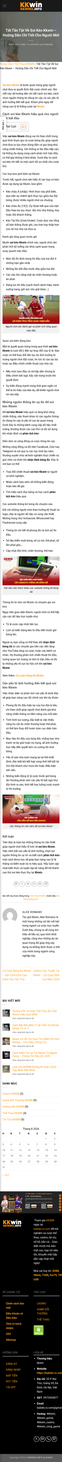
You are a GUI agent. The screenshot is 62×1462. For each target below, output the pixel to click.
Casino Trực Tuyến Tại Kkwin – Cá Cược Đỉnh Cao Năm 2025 (46, 975)
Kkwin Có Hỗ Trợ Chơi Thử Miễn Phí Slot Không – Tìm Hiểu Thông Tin (35, 1040)
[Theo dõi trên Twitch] (54, 1439)
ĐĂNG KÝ (11, 1363)
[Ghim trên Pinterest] (40, 884)
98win (37, 1275)
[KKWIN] (31, 6)
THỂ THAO (43, 1319)
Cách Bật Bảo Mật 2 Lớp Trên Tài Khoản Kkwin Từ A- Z (35, 1027)
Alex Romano (46, 44)
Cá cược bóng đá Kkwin (30, 675)
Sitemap (11, 1339)
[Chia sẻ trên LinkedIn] (46, 884)
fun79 (53, 1275)
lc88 (36, 1279)
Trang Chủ (6, 64)
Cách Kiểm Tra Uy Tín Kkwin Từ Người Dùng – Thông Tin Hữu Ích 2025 (34, 1054)
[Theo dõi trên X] (36, 1439)
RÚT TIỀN (11, 1381)
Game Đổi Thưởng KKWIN (17, 1100)
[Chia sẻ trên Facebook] (22, 884)
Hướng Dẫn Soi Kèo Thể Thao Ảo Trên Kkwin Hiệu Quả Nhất (34, 1013)
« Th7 (5, 1175)
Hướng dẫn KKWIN (13, 1106)
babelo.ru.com (42, 1228)
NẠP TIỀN (11, 1375)
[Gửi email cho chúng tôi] (42, 1439)
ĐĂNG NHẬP (13, 1369)
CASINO (41, 1303)
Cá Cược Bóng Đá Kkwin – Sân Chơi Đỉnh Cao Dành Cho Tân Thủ (16, 975)
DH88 (55, 1270)
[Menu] (4, 6)
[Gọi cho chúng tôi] (48, 1439)
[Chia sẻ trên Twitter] (28, 884)
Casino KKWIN (10, 1093)
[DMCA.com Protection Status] (39, 1330)
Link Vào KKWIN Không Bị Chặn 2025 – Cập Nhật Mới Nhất (35, 1068)
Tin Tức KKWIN (11, 1119)
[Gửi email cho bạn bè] (34, 884)
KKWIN (50, 1220)
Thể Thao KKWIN (24, 64)
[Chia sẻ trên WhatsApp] (16, 884)
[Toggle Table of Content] (21, 127)
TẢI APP (11, 1387)
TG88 (45, 1275)
